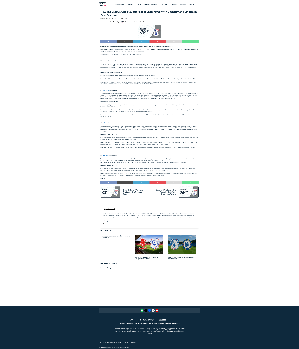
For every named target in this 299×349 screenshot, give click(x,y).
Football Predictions (150, 4)
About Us (191, 4)
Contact (128, 323)
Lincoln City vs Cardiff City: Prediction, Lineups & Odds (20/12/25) (147, 258)
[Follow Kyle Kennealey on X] (103, 224)
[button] (198, 4)
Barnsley (105, 61)
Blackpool (105, 155)
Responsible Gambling (171, 323)
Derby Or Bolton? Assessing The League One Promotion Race (133, 192)
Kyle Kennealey (110, 209)
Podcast (174, 4)
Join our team (133, 323)
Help (178, 323)
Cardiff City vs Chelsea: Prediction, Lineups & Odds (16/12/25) (181, 258)
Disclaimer (122, 323)
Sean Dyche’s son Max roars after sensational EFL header (116, 236)
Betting (164, 4)
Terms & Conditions (143, 323)
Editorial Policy (153, 323)
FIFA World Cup (120, 4)
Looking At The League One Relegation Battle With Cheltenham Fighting (166, 192)
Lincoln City (106, 90)
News (139, 4)
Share (125, 18)
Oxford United (106, 123)
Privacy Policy (160, 323)
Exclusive (183, 4)
